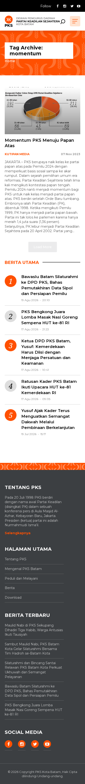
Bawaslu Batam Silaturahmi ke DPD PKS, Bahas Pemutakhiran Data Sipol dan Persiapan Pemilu (49, 285)
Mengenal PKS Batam (23, 569)
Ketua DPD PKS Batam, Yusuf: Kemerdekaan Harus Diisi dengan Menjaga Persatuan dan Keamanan (46, 352)
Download (13, 597)
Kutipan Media (17, 154)
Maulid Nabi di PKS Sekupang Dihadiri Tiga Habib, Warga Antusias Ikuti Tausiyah (34, 630)
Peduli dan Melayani (21, 578)
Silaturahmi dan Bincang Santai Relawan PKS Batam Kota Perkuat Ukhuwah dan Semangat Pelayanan (33, 670)
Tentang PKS (15, 559)
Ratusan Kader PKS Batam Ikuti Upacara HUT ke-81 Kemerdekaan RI (49, 387)
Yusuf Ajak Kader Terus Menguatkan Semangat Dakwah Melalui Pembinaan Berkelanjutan (48, 419)
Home (10, 61)
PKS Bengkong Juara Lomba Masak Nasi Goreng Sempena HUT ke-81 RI (49, 317)
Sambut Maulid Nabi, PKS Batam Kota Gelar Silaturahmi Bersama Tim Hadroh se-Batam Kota (32, 648)
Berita (10, 588)
